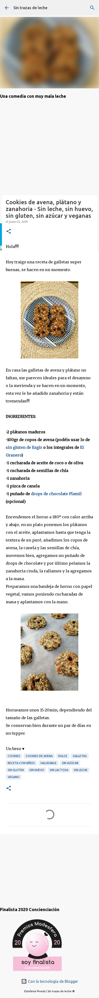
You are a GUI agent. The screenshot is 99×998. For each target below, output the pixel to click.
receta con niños (21, 763)
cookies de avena (39, 756)
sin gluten (16, 770)
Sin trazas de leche (30, 8)
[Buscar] (92, 8)
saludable (48, 763)
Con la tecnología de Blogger (52, 981)
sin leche (80, 770)
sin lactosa (59, 770)
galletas (80, 756)
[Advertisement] (24, 865)
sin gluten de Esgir (24, 447)
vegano (13, 777)
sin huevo (36, 770)
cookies (14, 756)
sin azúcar (70, 763)
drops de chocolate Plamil (56, 493)
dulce (62, 756)
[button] (9, 231)
